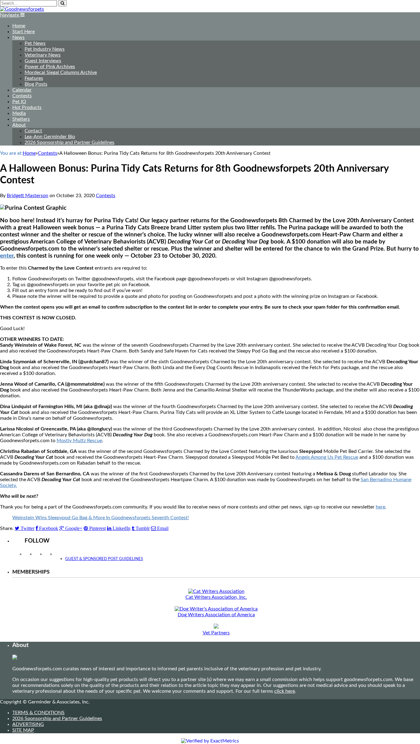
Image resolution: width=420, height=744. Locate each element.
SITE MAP (23, 730)
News (18, 37)
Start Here (23, 31)
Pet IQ (19, 101)
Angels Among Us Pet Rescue (326, 457)
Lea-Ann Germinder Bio (50, 136)
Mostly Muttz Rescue (79, 440)
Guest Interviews (43, 60)
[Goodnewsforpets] (22, 9)
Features (34, 78)
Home (18, 25)
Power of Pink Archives (50, 66)
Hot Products (27, 107)
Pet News (35, 43)
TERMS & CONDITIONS (38, 712)
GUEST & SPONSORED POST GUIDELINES (104, 559)
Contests (22, 95)
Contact (33, 130)
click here (284, 691)
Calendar (22, 90)
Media (19, 113)
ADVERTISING (28, 724)
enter (7, 256)
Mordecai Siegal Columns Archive (61, 72)
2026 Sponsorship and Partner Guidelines (69, 142)
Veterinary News (43, 55)
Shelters (21, 119)
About (19, 125)
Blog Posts (36, 84)
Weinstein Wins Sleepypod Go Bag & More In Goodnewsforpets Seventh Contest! (100, 517)
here (380, 506)
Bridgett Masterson (27, 195)
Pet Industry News (45, 49)
